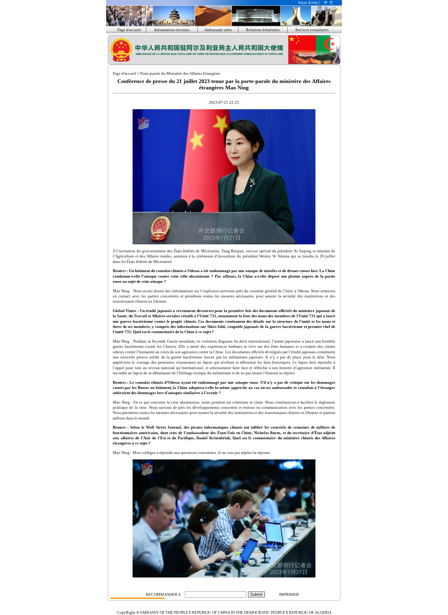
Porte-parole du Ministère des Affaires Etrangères (180, 73)
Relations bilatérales (263, 29)
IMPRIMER (289, 594)
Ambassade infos (218, 29)
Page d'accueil (129, 29)
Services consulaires (312, 29)
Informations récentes (172, 29)
